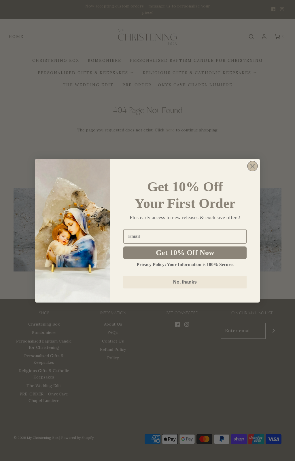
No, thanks (185, 282)
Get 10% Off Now (185, 252)
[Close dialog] (252, 166)
